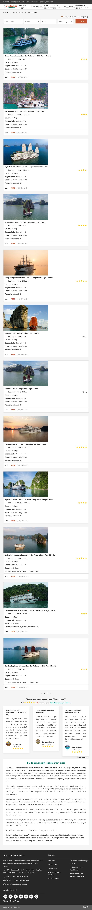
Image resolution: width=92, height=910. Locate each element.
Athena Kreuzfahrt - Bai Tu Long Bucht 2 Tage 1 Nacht (25, 444)
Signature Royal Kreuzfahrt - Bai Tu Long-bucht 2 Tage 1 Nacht (29, 499)
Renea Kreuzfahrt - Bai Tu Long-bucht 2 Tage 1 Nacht (25, 111)
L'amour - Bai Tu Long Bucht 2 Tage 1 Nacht (22, 333)
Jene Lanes (16, 744)
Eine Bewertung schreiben (60, 703)
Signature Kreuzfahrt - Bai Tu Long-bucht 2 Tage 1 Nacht (26, 167)
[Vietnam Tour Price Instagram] (36, 897)
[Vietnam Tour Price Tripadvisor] (5, 897)
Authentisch (16, 72)
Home (5, 12)
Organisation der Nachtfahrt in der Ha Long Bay (16, 712)
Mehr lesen (81, 757)
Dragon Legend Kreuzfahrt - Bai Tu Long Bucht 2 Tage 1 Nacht (29, 278)
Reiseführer (68, 6)
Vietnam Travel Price (11, 901)
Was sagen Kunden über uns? (46, 699)
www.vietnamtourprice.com (17, 884)
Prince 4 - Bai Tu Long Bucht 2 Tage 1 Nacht (21, 389)
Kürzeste (73, 17)
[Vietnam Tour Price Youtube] (21, 897)
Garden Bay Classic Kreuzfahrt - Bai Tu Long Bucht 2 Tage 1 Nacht (30, 610)
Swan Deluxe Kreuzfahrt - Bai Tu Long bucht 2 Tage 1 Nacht (28, 56)
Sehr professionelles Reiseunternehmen (73, 711)
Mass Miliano (77, 748)
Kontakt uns (56, 6)
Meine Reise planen (80, 6)
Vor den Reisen (53, 879)
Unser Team (52, 864)
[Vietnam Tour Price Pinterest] (26, 897)
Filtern (81, 21)
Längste (83, 17)
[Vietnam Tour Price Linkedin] (31, 897)
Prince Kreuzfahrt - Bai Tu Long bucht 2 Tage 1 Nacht (25, 222)
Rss (84, 907)
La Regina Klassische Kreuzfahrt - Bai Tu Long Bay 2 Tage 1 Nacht (30, 555)
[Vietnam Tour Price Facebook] (11, 897)
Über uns (46, 6)
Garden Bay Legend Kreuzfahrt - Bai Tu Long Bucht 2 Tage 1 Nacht (30, 666)
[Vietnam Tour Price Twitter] (16, 897)
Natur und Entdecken (30, 571)
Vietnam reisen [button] (22, 6)
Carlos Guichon (48, 742)
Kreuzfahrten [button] (37, 6)
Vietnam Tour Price (13, 855)
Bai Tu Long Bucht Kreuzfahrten (25, 12)
